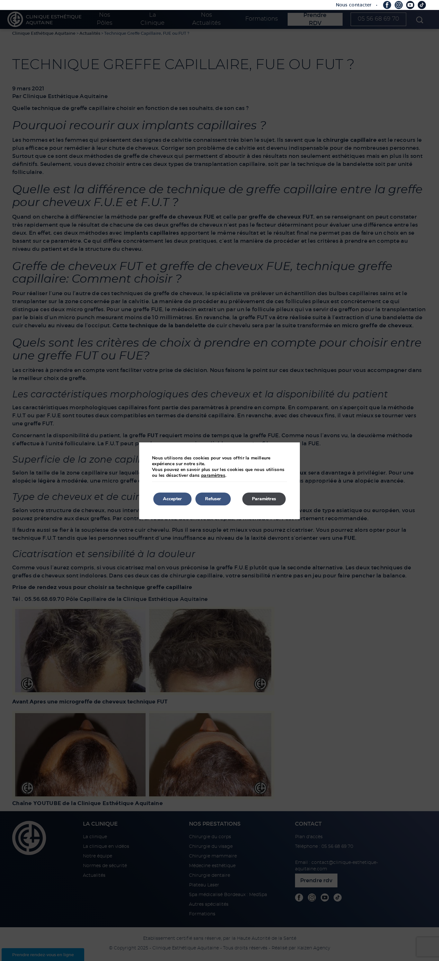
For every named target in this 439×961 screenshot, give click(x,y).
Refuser (213, 499)
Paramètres (264, 499)
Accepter (172, 499)
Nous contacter (354, 5)
